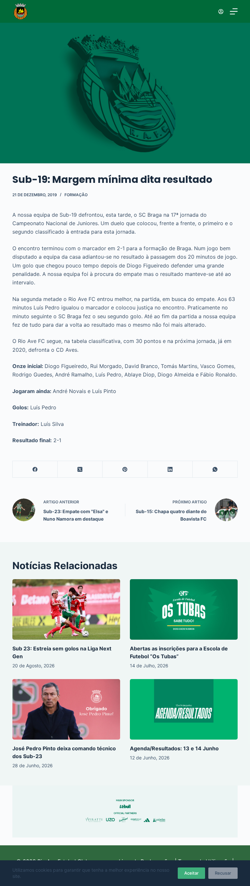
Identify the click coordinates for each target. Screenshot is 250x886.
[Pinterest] (125, 469)
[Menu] (234, 11)
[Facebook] (35, 469)
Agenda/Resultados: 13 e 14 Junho (174, 748)
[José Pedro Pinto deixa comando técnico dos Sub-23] (66, 709)
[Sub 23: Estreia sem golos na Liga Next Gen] (66, 609)
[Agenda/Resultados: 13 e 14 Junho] (184, 709)
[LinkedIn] (170, 469)
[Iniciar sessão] (220, 11)
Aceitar (191, 873)
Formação (76, 194)
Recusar (223, 873)
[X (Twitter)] (80, 469)
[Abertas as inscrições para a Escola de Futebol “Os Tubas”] (184, 609)
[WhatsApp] (215, 469)
